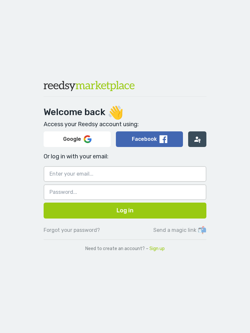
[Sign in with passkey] (197, 139)
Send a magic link (179, 230)
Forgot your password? (72, 230)
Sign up (157, 248)
